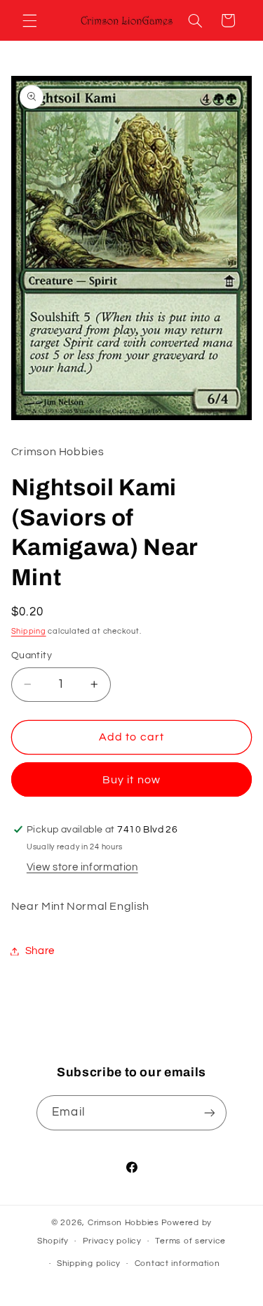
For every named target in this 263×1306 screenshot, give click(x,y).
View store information (82, 867)
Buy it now (131, 779)
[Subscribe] (209, 1112)
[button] (29, 20)
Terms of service (190, 1241)
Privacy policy (112, 1241)
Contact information (177, 1263)
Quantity (31, 655)
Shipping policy (89, 1263)
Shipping (28, 631)
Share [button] (40, 951)
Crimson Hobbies (123, 1223)
